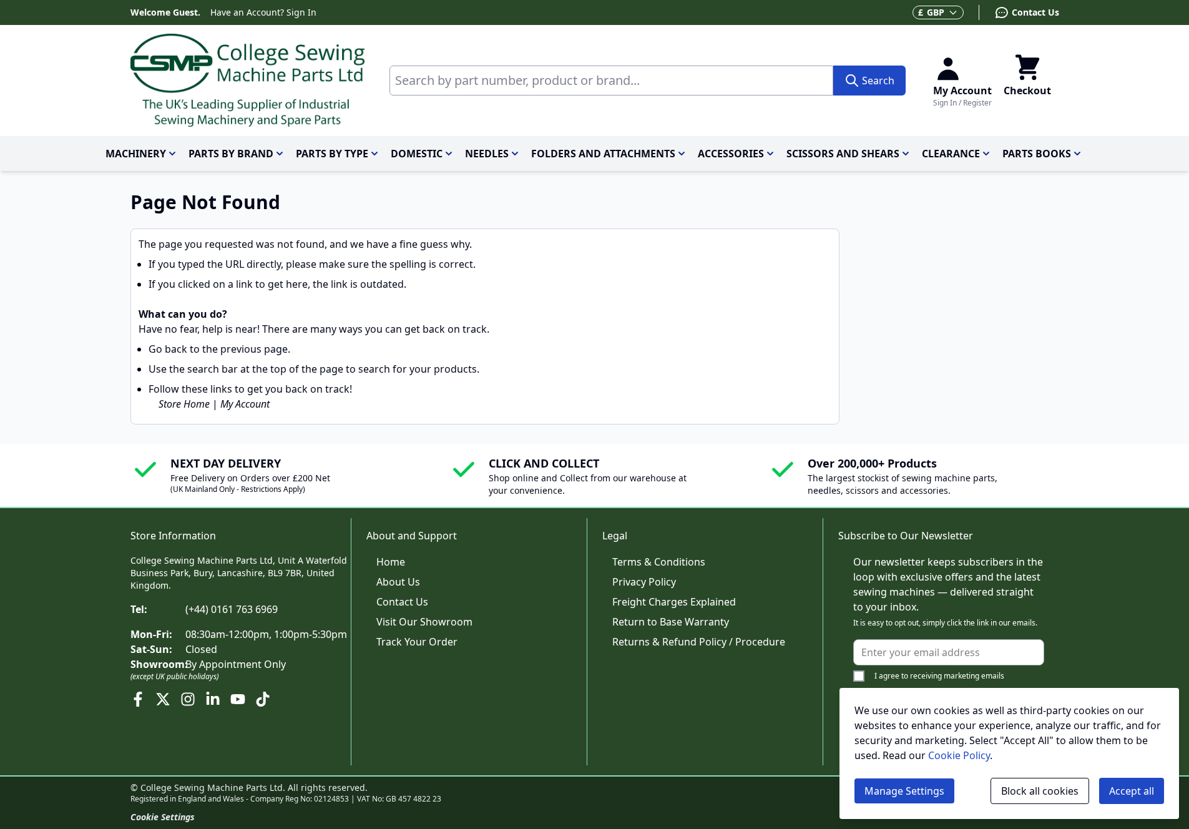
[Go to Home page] (247, 80)
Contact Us (402, 602)
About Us (398, 582)
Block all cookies (1040, 791)
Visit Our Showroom (424, 622)
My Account (245, 404)
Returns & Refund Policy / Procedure (698, 642)
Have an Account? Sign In (263, 12)
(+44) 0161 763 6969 (231, 609)
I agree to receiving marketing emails (939, 675)
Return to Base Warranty (670, 622)
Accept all (1131, 791)
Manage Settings (904, 791)
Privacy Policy (644, 582)
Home (390, 562)
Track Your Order (416, 642)
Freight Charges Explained (674, 602)
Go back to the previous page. (219, 349)
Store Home (184, 404)
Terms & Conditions (658, 562)
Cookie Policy (959, 755)
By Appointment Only (235, 664)
